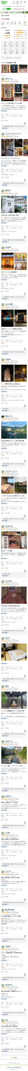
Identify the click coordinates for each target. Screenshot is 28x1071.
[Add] (25, 16)
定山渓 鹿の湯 (5, 15)
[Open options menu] (26, 78)
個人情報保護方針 (16, 1067)
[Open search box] (3, 57)
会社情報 (9, 1067)
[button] (5, 69)
